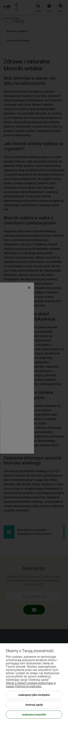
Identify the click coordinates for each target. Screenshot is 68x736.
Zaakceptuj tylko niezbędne (34, 694)
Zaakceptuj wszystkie (34, 714)
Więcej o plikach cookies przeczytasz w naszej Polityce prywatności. (31, 684)
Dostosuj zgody (34, 704)
